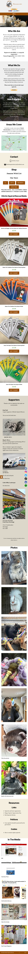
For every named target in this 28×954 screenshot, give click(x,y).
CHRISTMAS (14, 187)
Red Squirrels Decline (10, 815)
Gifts (12, 182)
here (8, 478)
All (5, 182)
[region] (14, 21)
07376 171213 (15, 161)
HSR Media (21, 182)
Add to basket (14, 234)
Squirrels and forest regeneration (13, 811)
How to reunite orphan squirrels (12, 832)
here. (15, 415)
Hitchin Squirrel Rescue (9, 952)
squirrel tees (15, 443)
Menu (14, 14)
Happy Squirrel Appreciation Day (13, 813)
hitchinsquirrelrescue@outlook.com (15, 164)
